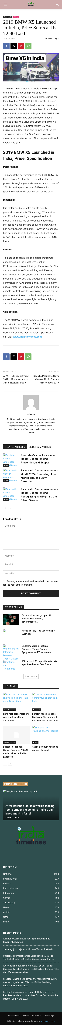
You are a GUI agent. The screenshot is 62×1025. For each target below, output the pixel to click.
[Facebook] (6, 46)
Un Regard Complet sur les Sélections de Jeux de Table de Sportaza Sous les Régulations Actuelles (28, 957)
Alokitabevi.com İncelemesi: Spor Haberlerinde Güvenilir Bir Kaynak (26, 940)
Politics (26, 1015)
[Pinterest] (21, 46)
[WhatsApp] (28, 46)
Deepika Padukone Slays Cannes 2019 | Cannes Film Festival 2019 (46, 379)
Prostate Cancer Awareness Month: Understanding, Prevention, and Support (38, 459)
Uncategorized (9, 743)
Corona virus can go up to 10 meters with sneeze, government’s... (36, 618)
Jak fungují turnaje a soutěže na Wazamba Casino (28, 949)
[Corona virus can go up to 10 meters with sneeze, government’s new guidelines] (11, 619)
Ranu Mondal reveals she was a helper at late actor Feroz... (16, 717)
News (35, 743)
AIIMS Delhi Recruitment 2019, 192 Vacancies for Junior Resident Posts (16, 379)
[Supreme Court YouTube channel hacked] (45, 735)
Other (16, 17)
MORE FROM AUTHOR (40, 447)
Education (36, 1015)
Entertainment (9, 710)
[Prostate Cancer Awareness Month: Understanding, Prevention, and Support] (11, 460)
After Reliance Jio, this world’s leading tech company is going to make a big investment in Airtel (29, 809)
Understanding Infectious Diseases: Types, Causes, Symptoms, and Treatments (36, 649)
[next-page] (10, 508)
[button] (5, 4)
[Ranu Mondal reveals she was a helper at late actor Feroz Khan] (16, 702)
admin (31, 414)
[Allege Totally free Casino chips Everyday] (11, 634)
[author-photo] (31, 410)
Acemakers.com (48, 1021)
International (14, 1015)
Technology (49, 1015)
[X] (13, 46)
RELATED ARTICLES (15, 447)
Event (6, 465)
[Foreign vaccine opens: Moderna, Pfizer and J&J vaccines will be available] (45, 702)
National (7, 17)
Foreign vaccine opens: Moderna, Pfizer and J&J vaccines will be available (45, 717)
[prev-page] (5, 508)
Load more (30, 676)
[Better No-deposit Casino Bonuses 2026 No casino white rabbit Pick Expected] (16, 735)
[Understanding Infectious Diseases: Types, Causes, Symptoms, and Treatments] (11, 657)
